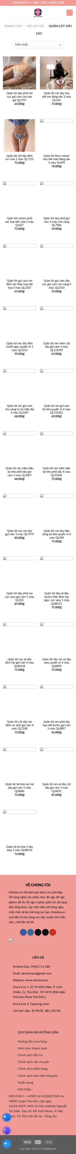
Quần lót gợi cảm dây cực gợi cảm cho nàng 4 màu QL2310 (56, 284)
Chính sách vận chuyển (31, 1062)
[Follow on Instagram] (30, 932)
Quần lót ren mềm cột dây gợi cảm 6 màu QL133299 (56, 347)
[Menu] (5, 12)
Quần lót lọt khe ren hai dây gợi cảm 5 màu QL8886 (19, 788)
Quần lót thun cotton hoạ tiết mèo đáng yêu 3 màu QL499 (56, 159)
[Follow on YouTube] (52, 932)
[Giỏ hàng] (69, 13)
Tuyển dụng (23, 1082)
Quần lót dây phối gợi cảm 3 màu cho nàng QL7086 (56, 222)
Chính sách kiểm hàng (32, 1068)
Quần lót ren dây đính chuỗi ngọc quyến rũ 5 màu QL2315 (19, 347)
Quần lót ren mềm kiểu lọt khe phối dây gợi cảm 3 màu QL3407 (19, 472)
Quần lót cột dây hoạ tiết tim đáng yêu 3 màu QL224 (56, 97)
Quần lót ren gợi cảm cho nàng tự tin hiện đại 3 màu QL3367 (19, 409)
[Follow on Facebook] (23, 932)
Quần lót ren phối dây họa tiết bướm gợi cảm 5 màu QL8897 (57, 725)
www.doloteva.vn (36, 980)
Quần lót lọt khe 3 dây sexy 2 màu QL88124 (19, 849)
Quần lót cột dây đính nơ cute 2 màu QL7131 (19, 158)
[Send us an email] (45, 932)
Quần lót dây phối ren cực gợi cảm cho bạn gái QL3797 (19, 97)
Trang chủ (13, 26)
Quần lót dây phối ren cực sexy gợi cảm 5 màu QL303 (19, 597)
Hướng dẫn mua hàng (30, 1041)
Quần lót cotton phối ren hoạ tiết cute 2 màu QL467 (19, 222)
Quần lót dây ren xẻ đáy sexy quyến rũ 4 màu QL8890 (56, 663)
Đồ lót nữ (35, 26)
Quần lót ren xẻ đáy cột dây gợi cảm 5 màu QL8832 (56, 788)
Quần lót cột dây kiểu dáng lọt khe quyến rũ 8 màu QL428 (56, 534)
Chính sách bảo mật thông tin (35, 1075)
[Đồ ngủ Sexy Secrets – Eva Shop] (38, 12)
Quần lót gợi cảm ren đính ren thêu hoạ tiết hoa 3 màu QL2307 (19, 284)
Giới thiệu (22, 1089)
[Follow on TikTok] (38, 932)
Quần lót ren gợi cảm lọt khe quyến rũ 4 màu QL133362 (56, 409)
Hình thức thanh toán (30, 1048)
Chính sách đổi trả (27, 1055)
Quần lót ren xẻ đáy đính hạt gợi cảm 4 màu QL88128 (19, 663)
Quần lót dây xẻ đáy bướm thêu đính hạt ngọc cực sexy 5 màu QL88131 (56, 598)
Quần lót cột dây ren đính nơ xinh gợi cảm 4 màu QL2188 (20, 725)
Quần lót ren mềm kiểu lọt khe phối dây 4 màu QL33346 (56, 472)
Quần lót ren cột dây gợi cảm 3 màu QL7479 (19, 533)
